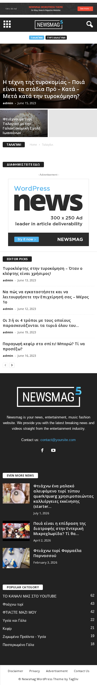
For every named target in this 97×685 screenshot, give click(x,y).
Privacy (34, 671)
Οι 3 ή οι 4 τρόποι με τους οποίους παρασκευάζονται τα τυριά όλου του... (41, 323)
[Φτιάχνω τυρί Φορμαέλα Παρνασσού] (16, 558)
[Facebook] (43, 451)
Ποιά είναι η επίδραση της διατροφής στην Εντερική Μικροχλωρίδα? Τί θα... (59, 528)
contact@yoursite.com (58, 440)
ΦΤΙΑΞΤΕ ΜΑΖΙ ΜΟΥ (20, 612)
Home (33, 144)
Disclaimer (15, 671)
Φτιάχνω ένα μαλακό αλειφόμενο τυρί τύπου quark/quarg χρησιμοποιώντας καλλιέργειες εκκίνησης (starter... (63, 496)
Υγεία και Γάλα (14, 620)
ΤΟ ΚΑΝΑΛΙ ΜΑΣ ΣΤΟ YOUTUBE (30, 596)
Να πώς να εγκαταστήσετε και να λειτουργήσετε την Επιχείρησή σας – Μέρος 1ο (46, 297)
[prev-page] (5, 365)
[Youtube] (54, 451)
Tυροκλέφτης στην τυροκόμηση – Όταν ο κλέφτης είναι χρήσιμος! (42, 271)
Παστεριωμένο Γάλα (18, 645)
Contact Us (81, 671)
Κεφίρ (7, 629)
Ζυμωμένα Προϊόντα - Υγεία (24, 637)
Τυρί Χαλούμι (56, 37)
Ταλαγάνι (36, 37)
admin (8, 103)
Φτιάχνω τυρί (13, 604)
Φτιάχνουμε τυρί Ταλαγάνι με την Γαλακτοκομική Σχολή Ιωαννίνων (21, 126)
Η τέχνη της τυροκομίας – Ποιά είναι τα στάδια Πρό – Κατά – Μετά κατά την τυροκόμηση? (44, 89)
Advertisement (57, 671)
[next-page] (12, 365)
